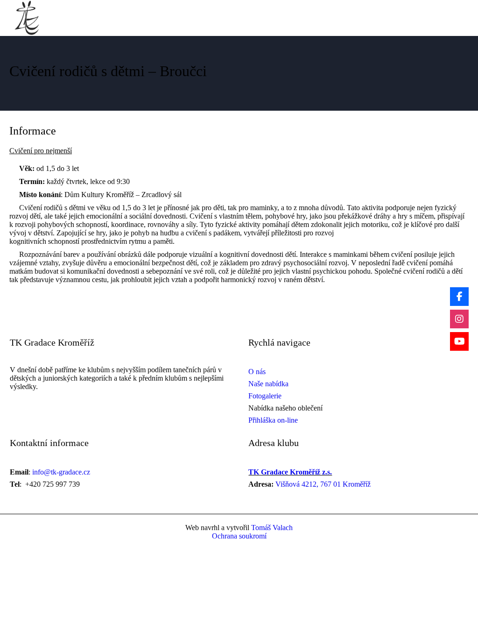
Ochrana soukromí (239, 536)
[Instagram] (459, 319)
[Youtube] (459, 341)
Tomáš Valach (271, 528)
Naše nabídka (268, 384)
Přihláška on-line (273, 420)
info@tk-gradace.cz (61, 472)
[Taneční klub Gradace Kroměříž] (27, 18)
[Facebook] (459, 296)
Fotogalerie (264, 396)
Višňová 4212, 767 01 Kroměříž (323, 484)
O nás (257, 372)
